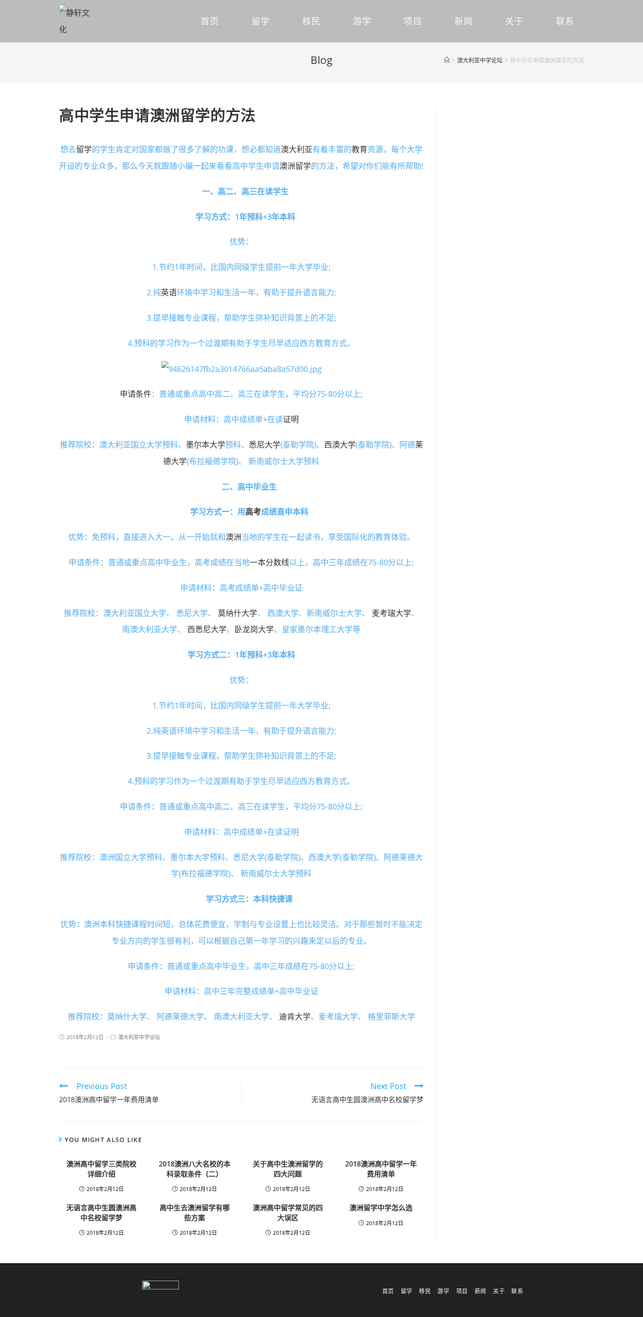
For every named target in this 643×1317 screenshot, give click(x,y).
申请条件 (135, 394)
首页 (388, 1291)
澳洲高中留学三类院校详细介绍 (101, 1168)
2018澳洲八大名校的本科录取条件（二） (195, 1168)
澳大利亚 (296, 149)
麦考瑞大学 (391, 613)
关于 (499, 1291)
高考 (253, 511)
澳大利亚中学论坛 (139, 1037)
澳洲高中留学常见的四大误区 (288, 1212)
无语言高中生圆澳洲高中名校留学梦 (101, 1212)
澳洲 (233, 537)
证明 (291, 419)
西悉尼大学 (207, 629)
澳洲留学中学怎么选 (380, 1207)
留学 (84, 149)
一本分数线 (269, 562)
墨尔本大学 (205, 444)
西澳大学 (340, 444)
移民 (425, 1291)
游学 (443, 1291)
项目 (462, 1291)
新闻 (480, 1291)
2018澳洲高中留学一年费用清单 (381, 1168)
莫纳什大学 (237, 613)
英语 (169, 292)
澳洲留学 (295, 166)
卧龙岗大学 (254, 629)
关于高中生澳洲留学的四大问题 (288, 1168)
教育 (359, 149)
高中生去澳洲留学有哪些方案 (195, 1212)
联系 (517, 1291)
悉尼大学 (264, 444)
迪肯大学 (295, 1016)
